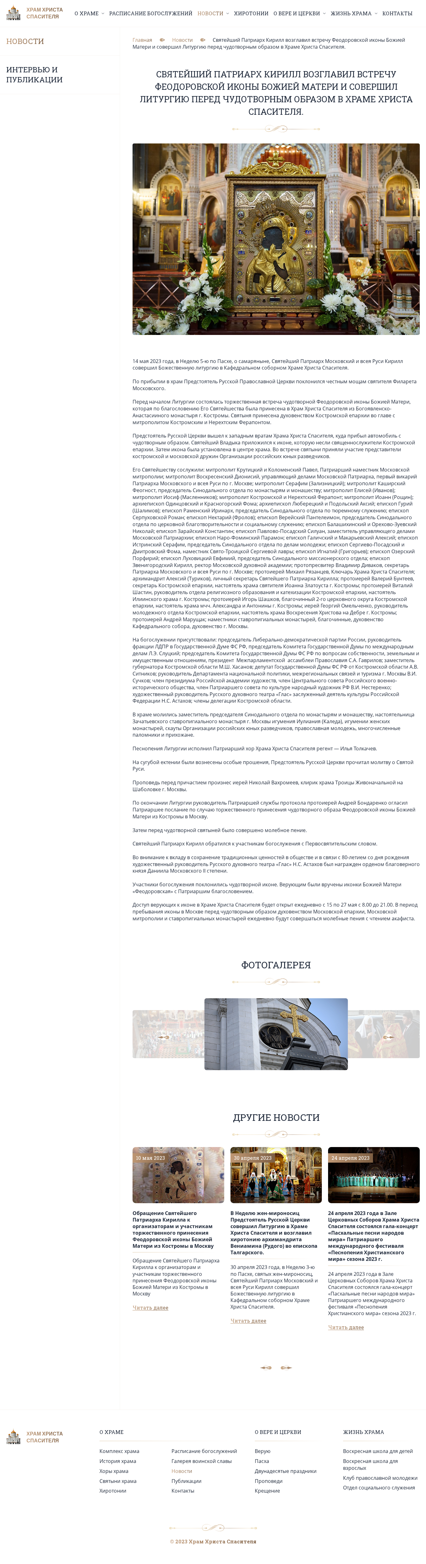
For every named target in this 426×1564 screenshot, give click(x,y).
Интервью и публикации (34, 75)
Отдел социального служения (379, 1487)
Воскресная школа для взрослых (370, 1464)
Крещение (267, 1490)
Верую (262, 1451)
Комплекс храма (119, 1451)
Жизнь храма (363, 1432)
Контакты (397, 13)
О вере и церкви (278, 1432)
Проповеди (269, 1481)
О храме (111, 1432)
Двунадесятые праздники (286, 1471)
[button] (168, 1037)
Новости (25, 41)
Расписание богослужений (150, 13)
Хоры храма (113, 1471)
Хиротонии (251, 13)
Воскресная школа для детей (378, 1451)
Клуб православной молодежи (380, 1477)
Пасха (262, 1461)
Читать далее (150, 1307)
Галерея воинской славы (202, 1461)
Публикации (186, 1481)
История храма (117, 1461)
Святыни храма (118, 1481)
